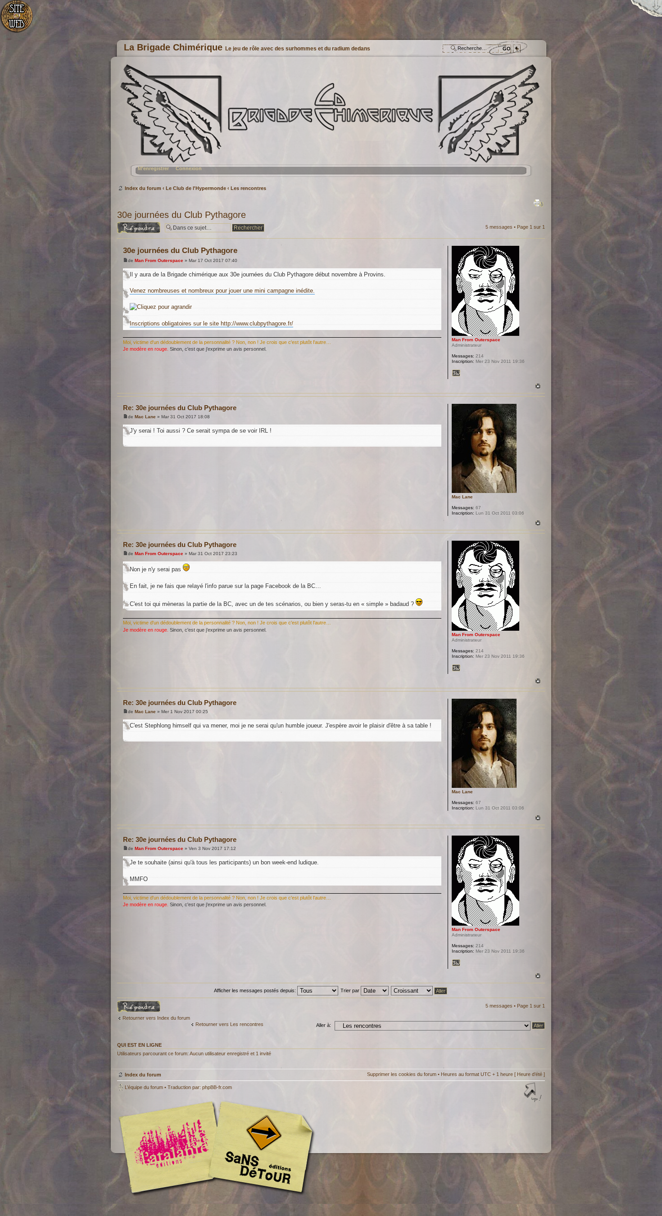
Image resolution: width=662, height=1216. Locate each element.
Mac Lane (145, 416)
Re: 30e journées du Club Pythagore (179, 407)
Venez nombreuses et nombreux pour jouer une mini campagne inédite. (222, 290)
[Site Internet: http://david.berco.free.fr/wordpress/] (456, 373)
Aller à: (323, 1025)
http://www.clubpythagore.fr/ (257, 323)
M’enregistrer (153, 168)
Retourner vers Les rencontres (229, 1024)
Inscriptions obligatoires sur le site (175, 323)
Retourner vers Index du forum (156, 1018)
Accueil (21, 20)
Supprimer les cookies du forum (401, 1074)
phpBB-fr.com (217, 1087)
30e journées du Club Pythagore (181, 215)
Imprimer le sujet (539, 203)
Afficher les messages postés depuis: (255, 990)
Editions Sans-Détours (259, 1148)
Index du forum (330, 124)
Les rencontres (248, 188)
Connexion (189, 168)
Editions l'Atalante (218, 1147)
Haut (537, 386)
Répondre (128, 224)
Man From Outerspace (159, 260)
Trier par (350, 990)
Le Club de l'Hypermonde (196, 188)
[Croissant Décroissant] (419, 990)
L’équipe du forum (144, 1087)
